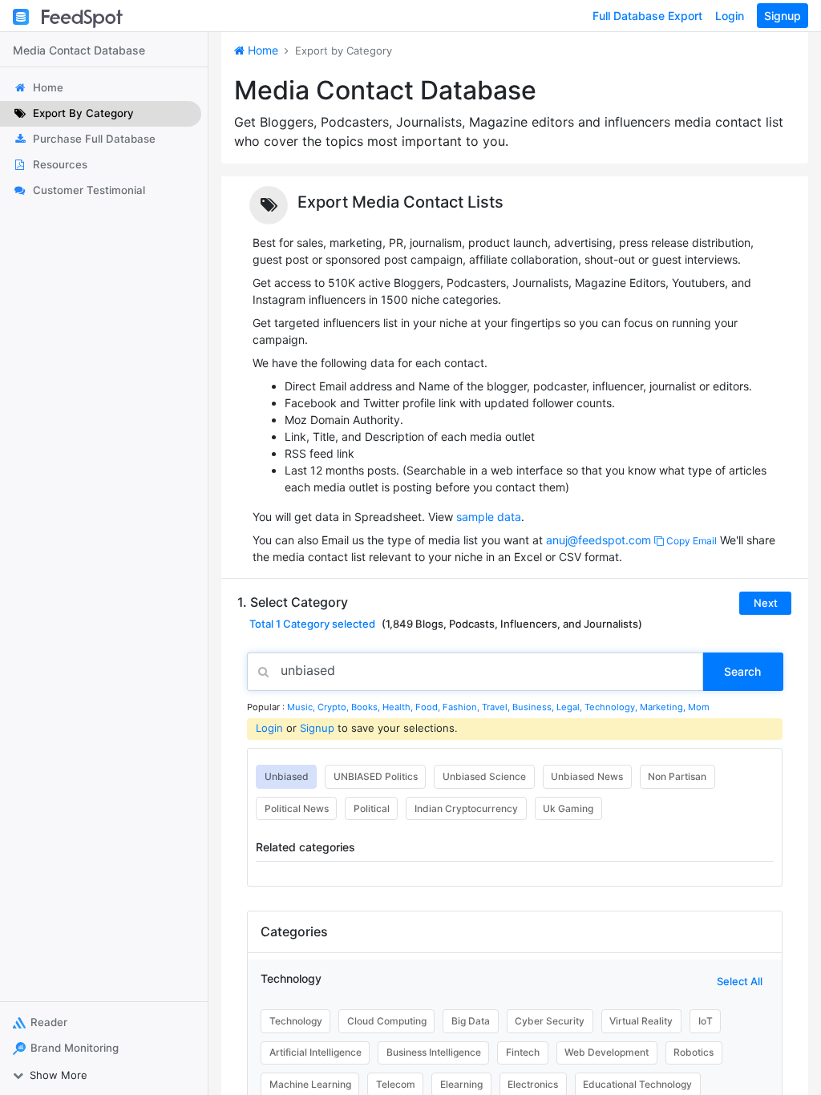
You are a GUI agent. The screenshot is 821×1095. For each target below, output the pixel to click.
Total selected (312, 623)
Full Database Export (647, 15)
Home (261, 50)
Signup (782, 15)
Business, (534, 707)
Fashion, (462, 707)
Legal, (570, 707)
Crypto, (334, 707)
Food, (429, 707)
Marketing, (664, 707)
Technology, (612, 707)
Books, (366, 707)
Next (766, 602)
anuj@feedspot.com (598, 540)
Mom (699, 707)
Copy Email (690, 541)
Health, (398, 707)
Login (729, 15)
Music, (302, 707)
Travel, (497, 707)
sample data (488, 516)
